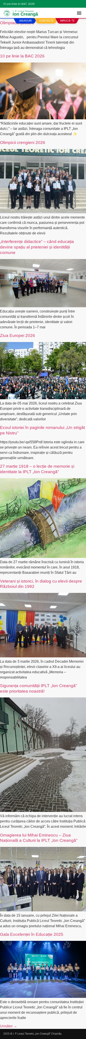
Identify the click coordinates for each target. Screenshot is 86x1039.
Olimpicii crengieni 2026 (22, 142)
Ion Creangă (25, 14)
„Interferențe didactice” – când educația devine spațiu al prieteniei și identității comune (37, 247)
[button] (79, 13)
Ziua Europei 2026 (17, 335)
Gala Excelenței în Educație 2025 (31, 934)
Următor (8, 1026)
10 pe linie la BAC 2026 (19, 4)
